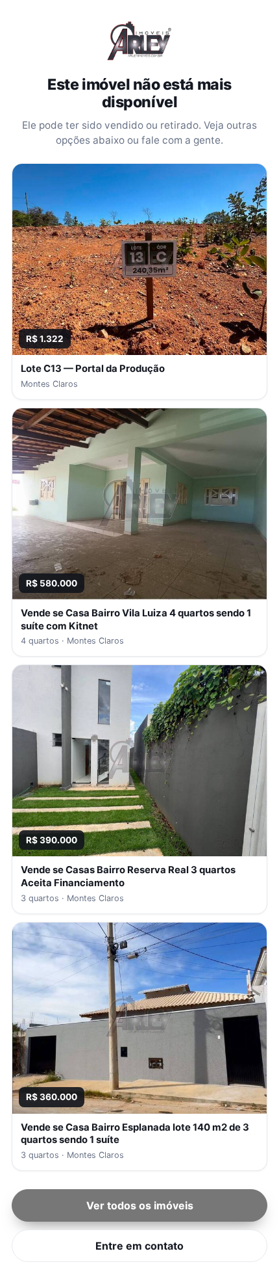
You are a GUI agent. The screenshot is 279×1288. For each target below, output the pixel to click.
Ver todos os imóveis (139, 1205)
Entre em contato (139, 1245)
